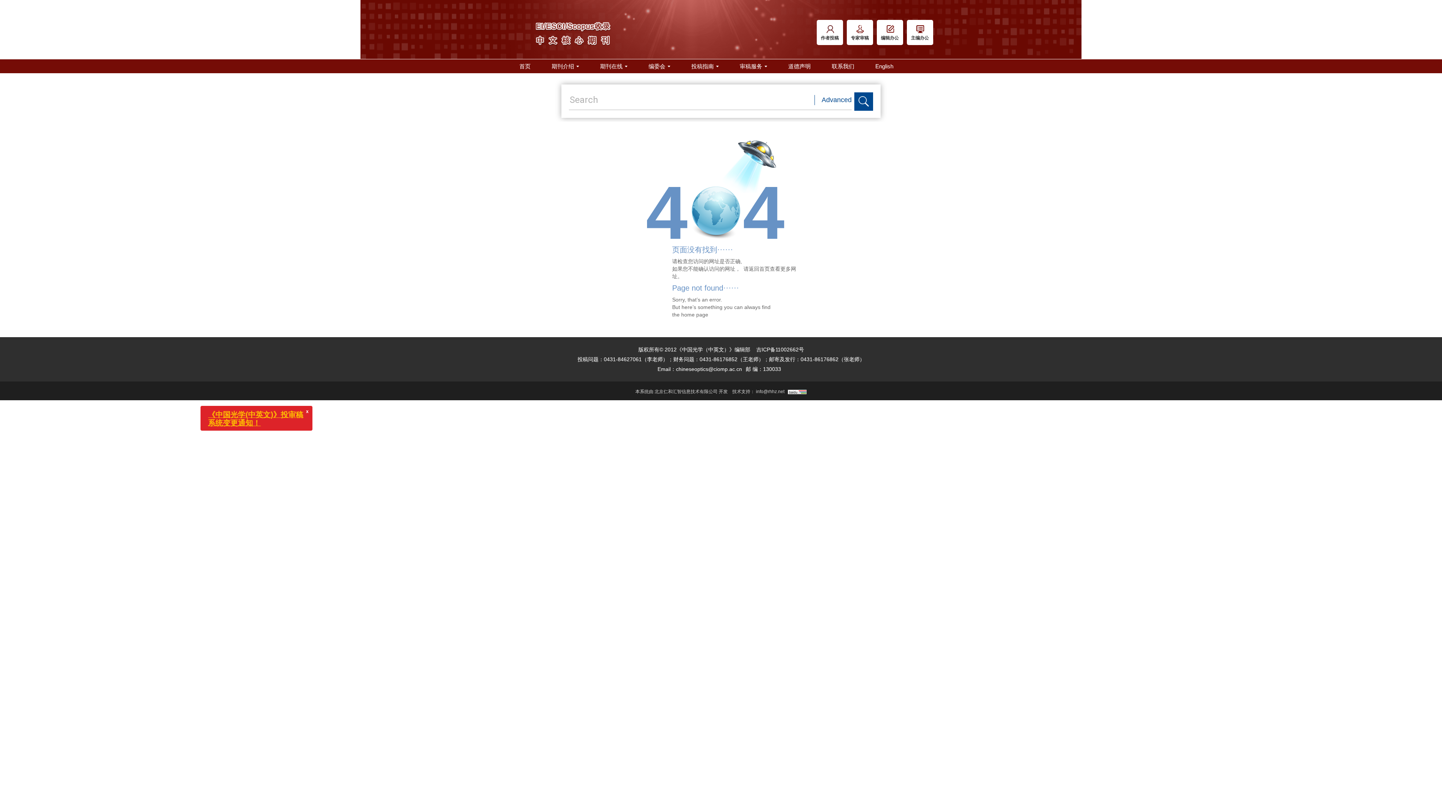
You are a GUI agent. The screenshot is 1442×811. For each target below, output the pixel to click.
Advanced (837, 100)
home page (694, 315)
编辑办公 (890, 38)
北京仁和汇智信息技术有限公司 (686, 391)
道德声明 (799, 66)
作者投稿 (830, 38)
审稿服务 (751, 66)
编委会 (657, 66)
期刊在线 (611, 66)
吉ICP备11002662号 (780, 350)
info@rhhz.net (770, 391)
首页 (525, 66)
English (884, 66)
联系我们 (843, 66)
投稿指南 (702, 66)
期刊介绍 (563, 66)
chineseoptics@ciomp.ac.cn (709, 369)
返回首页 (759, 269)
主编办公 (920, 38)
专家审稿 (860, 38)
